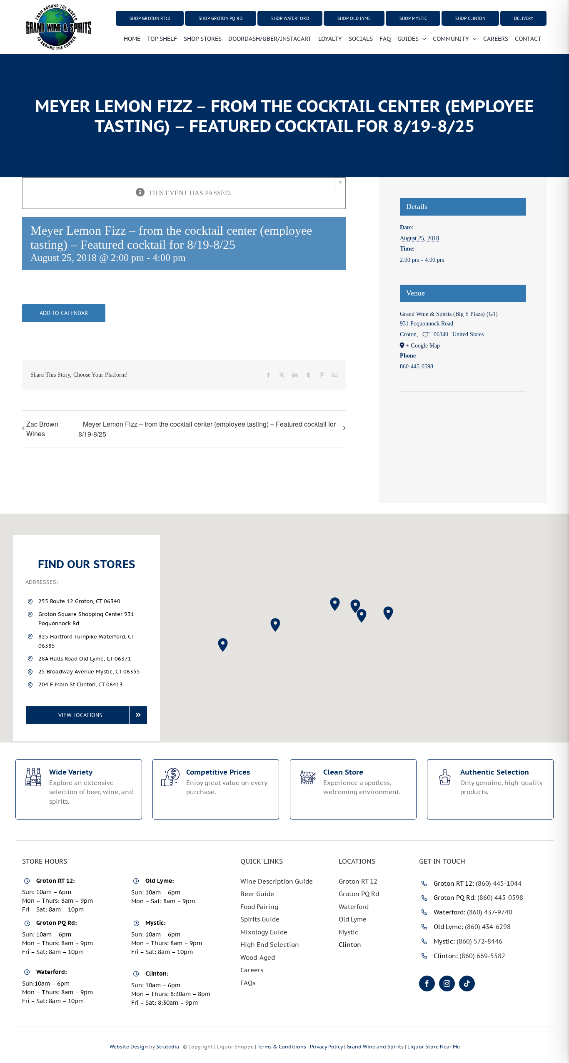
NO (318, 623)
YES (253, 623)
